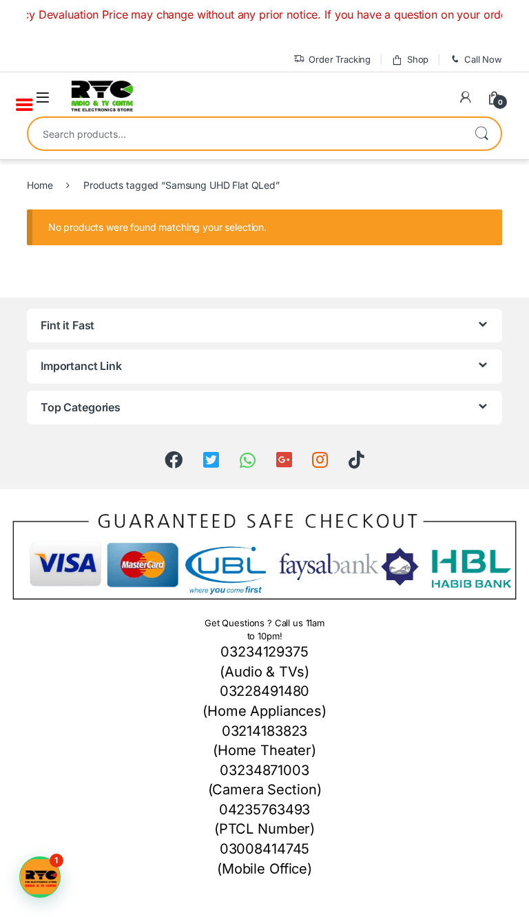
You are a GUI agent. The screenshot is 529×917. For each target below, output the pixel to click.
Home (39, 185)
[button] (40, 877)
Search (481, 134)
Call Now (483, 59)
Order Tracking (340, 59)
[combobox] (245, 134)
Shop (417, 59)
